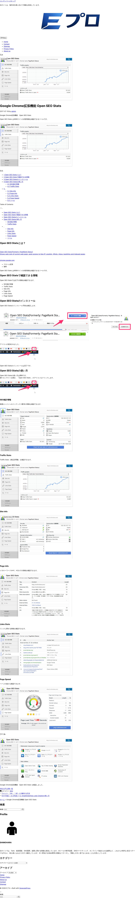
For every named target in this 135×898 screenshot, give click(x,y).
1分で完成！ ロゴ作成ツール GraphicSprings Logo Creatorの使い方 (26, 796)
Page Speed (13, 198)
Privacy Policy (9, 49)
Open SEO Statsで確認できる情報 (16, 177)
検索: (2, 894)
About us (7, 51)
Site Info (11, 191)
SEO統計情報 (13, 184)
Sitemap (7, 46)
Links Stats (12, 196)
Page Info (12, 193)
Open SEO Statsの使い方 (13, 182)
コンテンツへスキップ (8, 1)
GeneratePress (24, 888)
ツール (11, 200)
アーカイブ (4, 872)
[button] (1, 55)
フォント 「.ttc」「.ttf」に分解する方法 (16, 793)
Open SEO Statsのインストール (16, 179)
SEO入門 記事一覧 (6, 789)
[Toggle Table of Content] (1, 208)
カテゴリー (4, 863)
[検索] (22, 809)
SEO (11, 791)
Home (6, 42)
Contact (6, 44)
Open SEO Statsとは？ (12, 175)
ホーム (2, 800)
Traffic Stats (13, 186)
